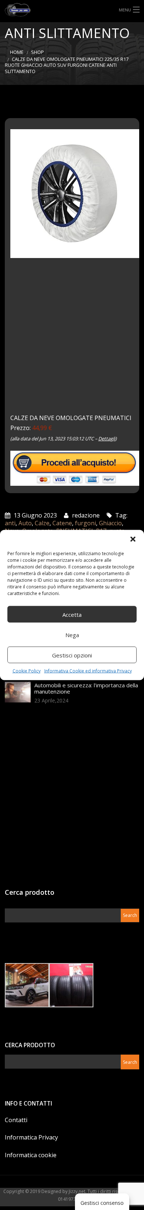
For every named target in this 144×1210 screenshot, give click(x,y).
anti (10, 523)
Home (17, 52)
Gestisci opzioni (72, 655)
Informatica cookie (30, 1155)
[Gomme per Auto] (72, 10)
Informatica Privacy (31, 1137)
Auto (25, 523)
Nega (72, 634)
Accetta (72, 614)
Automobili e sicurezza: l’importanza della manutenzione (86, 688)
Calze (42, 523)
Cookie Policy (27, 671)
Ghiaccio (110, 523)
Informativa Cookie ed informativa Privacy (88, 671)
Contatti (16, 1120)
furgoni (85, 523)
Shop (37, 52)
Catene (62, 523)
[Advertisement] (72, 341)
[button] (133, 539)
